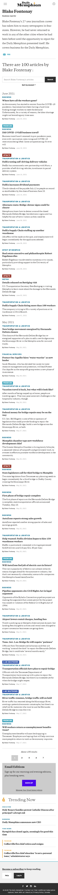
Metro (5, 279)
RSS (8, 54)
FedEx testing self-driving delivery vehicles (24, 162)
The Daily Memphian (16, 890)
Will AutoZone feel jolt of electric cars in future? (27, 565)
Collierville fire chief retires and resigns (24, 844)
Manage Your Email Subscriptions (29, 790)
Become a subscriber (13, 869)
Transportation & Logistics (16, 158)
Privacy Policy (38, 892)
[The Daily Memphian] (29, 4)
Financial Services (12, 354)
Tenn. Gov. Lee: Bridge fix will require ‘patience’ (27, 642)
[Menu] (5, 4)
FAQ (35, 890)
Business (6, 97)
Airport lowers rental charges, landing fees (24, 619)
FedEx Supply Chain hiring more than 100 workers (28, 306)
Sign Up (29, 783)
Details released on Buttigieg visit (19, 283)
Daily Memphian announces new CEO (21, 822)
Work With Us (19, 892)
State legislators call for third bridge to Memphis (27, 473)
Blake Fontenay (9, 119)
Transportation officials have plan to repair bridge (28, 669)
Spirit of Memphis (11, 250)
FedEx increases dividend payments (21, 185)
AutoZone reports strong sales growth (22, 519)
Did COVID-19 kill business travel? (20, 133)
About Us (29, 892)
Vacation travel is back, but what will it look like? (27, 390)
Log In (19, 875)
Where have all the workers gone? (19, 101)
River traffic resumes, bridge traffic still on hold (27, 698)
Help (7, 875)
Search (50, 79)
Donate (47, 892)
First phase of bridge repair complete (21, 496)
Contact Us (29, 890)
